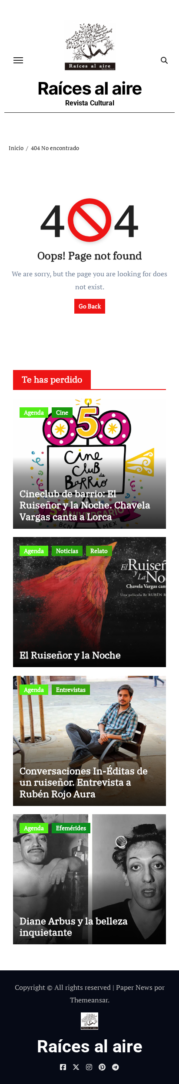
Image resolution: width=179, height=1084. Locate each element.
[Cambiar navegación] (18, 60)
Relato (99, 551)
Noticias (67, 551)
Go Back (90, 306)
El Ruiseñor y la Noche (70, 654)
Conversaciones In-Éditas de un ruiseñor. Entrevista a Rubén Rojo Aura (84, 782)
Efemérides (71, 828)
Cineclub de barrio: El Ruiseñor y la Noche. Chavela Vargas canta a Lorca (85, 505)
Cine (62, 412)
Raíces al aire (90, 88)
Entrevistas (71, 689)
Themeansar (89, 1000)
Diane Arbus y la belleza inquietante (74, 926)
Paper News (134, 987)
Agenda (34, 412)
